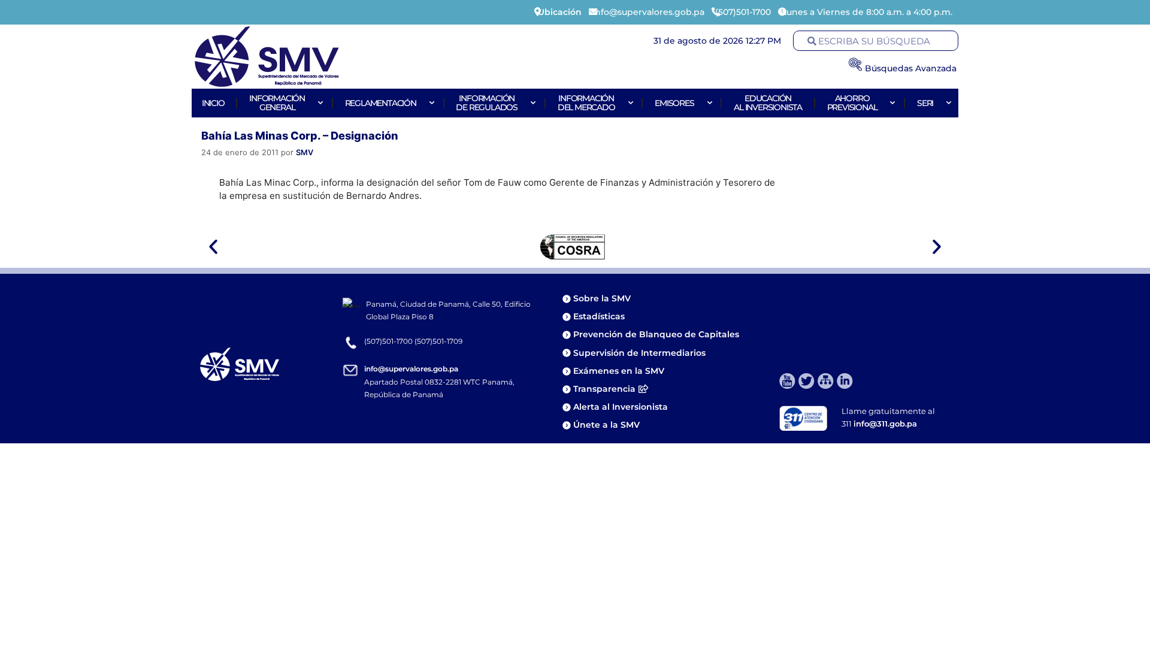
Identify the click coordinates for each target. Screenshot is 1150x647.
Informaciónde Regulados (487, 102)
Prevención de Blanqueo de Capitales (656, 334)
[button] (213, 246)
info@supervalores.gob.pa (411, 368)
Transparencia (604, 388)
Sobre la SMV (602, 298)
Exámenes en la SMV (618, 370)
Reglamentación (380, 103)
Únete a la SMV (606, 424)
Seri (925, 103)
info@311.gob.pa (885, 423)
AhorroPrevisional (852, 102)
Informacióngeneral (277, 102)
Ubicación (560, 12)
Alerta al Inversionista (620, 406)
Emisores (674, 103)
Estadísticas (600, 316)
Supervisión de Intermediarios (639, 352)
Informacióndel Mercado (586, 102)
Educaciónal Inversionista (768, 102)
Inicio (213, 103)
